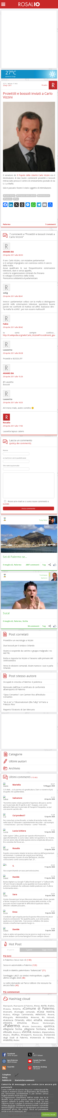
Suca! (6, 613)
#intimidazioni (43, 195)
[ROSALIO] (29, 4)
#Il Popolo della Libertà (26, 195)
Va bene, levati (49, 1114)
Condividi (49, 564)
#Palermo (8, 199)
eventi (51, 1014)
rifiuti (51, 1029)
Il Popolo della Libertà (27, 175)
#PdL (16, 199)
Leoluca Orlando (14, 1020)
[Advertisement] (29, 39)
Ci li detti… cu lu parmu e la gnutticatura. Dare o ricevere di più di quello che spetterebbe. (28, 790)
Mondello (49, 1020)
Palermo (6, 224)
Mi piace (54, 564)
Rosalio (44, 85)
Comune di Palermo (39, 1008)
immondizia (22, 1017)
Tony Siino (43, 520)
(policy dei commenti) (20, 443)
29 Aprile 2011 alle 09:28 (13, 353)
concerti (8, 1011)
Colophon (6, 1075)
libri (30, 1020)
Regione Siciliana (35, 1029)
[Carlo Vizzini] (29, 171)
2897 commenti (32, 565)
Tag (44, 565)
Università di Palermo (42, 1037)
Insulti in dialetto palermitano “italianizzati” (24, 970)
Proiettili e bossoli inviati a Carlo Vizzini (28, 95)
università (38, 1035)
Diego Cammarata (23, 1014)
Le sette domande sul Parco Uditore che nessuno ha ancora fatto (27, 984)
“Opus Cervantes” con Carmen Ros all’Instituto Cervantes (24, 695)
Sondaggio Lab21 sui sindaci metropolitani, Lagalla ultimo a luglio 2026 (26, 976)
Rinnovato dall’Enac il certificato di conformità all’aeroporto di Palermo (24, 688)
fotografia (9, 1017)
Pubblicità (6, 1080)
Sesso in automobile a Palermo (20, 965)
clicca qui (11, 1105)
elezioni (41, 1014)
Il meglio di (8, 565)
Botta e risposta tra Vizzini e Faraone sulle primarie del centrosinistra (28, 659)
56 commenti (33, 626)
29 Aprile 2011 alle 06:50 (13, 255)
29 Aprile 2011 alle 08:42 (13, 327)
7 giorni (29, 950)
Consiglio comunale (25, 1011)
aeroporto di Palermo (24, 1006)
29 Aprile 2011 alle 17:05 (13, 426)
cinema (17, 1008)
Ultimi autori (18, 761)
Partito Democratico (32, 1026)
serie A (17, 1032)
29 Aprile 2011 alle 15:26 (13, 376)
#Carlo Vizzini (9, 195)
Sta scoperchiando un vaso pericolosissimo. (21, 870)
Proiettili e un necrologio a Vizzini (18, 640)
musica (22, 1022)
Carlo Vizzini (44, 175)
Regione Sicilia (13, 1029)
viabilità (8, 1040)
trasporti (26, 1034)
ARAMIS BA (8, 251)
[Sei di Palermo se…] (29, 539)
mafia (38, 1020)
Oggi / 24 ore (47, 950)
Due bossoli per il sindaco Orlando (18, 645)
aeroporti (8, 1006)
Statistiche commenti (24, 1080)
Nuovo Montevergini (43, 1023)
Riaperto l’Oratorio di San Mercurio (19, 709)
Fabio (5, 324)
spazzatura (48, 1032)
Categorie (15, 754)
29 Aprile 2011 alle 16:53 (13, 402)
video (17, 1040)
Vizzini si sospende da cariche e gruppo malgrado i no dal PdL (27, 651)
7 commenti (50, 224)
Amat (37, 1006)
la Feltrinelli (48, 1017)
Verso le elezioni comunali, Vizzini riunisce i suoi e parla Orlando (28, 666)
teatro (7, 1035)
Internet (35, 1017)
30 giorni (10, 950)
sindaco (37, 1032)
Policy (4, 1077)
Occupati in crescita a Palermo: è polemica (22, 682)
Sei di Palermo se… (15, 557)
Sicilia (25, 621)
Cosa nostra (46, 1011)
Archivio (14, 768)
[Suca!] (29, 595)
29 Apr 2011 (7, 85)
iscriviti (6, 504)
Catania (8, 1009)
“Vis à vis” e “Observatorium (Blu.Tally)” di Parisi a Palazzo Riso (25, 703)
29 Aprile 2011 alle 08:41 (13, 296)
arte (44, 1005)
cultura (7, 1014)
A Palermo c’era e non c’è (17, 960)
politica (49, 1026)
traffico (16, 1034)
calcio (51, 1005)
